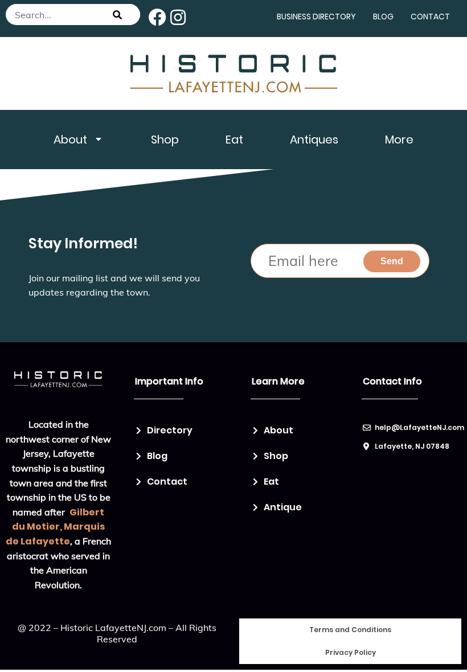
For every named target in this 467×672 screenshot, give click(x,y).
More (399, 139)
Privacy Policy (350, 652)
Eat (234, 139)
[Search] (117, 14)
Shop (165, 139)
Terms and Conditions (350, 629)
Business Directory (316, 16)
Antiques (314, 139)
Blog (383, 16)
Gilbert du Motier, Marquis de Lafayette (55, 527)
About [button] (70, 139)
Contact (430, 16)
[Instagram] (178, 17)
